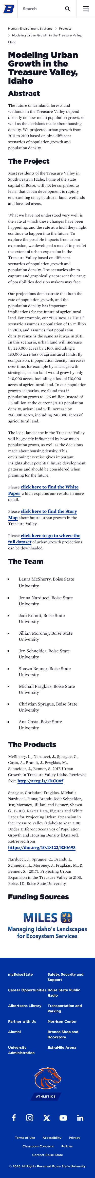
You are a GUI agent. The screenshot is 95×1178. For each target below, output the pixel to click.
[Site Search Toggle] (68, 9)
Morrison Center (62, 1021)
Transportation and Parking (65, 1008)
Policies (67, 1146)
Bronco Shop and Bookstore (63, 1034)
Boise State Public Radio (64, 992)
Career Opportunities (27, 990)
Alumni (14, 1032)
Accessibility (52, 1138)
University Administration (21, 1050)
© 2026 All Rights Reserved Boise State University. (47, 1166)
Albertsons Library (24, 1006)
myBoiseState (20, 974)
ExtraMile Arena (62, 1047)
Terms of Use (25, 1138)
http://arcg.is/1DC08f (40, 780)
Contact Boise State (47, 1155)
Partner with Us (22, 1021)
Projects (65, 28)
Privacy (74, 1138)
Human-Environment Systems (30, 28)
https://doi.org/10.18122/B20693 (41, 847)
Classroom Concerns (38, 1146)
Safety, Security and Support (65, 977)
